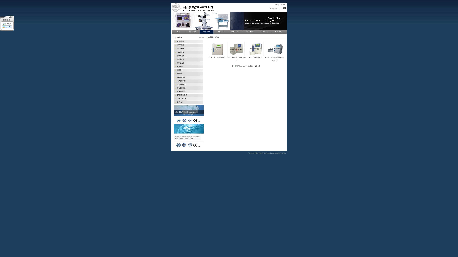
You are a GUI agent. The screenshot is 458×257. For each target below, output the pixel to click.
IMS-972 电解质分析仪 (255, 57)
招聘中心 (264, 32)
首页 (178, 32)
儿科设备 (180, 66)
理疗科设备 (180, 59)
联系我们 (278, 32)
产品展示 (206, 32)
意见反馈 (250, 32)
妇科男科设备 (181, 77)
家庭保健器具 (181, 91)
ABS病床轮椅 (181, 98)
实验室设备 (180, 56)
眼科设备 (180, 70)
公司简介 (192, 32)
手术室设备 (180, 48)
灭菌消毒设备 (181, 81)
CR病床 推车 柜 (182, 95)
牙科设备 (180, 73)
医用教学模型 (181, 84)
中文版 (277, 5)
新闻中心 (221, 32)
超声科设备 (180, 45)
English (282, 5)
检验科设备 (180, 52)
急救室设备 (180, 63)
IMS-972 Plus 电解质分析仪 (217, 57)
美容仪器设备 (181, 88)
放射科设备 (180, 41)
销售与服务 (235, 32)
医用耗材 (180, 102)
